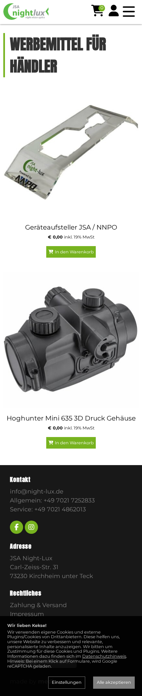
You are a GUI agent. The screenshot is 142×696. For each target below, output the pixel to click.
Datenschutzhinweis (104, 656)
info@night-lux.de (36, 491)
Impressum (27, 614)
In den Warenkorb (74, 251)
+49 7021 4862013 (60, 509)
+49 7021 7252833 (69, 500)
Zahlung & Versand (38, 605)
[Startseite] (38, 11)
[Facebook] (16, 527)
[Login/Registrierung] (114, 11)
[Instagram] (31, 527)
